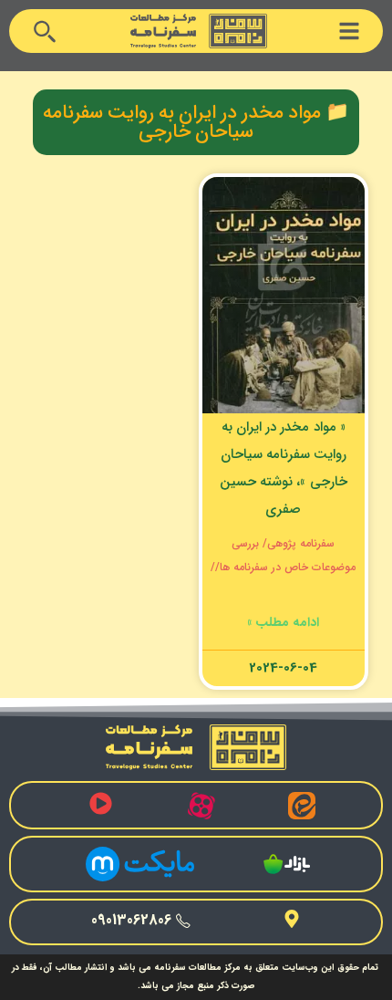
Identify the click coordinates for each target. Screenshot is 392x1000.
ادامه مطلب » (283, 622)
